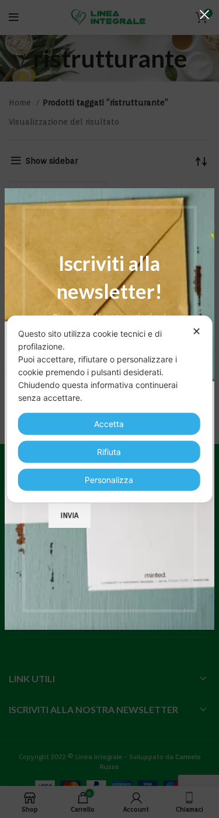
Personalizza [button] (109, 480)
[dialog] (109, 409)
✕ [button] (196, 331)
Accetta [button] (109, 424)
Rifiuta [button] (109, 452)
